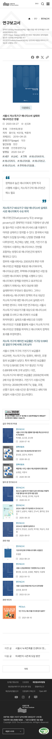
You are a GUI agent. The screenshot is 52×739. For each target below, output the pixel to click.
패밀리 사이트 (9, 731)
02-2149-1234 (16, 720)
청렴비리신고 (39, 687)
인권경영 (25, 682)
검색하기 (42, 3)
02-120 (40, 720)
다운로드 (26, 107)
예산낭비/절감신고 (11, 691)
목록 (26, 669)
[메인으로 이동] (29, 19)
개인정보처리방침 (39, 682)
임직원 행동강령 (12, 682)
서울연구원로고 (11, 4)
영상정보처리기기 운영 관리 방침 (19, 687)
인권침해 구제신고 (28, 691)
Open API (43, 691)
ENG (37, 3)
